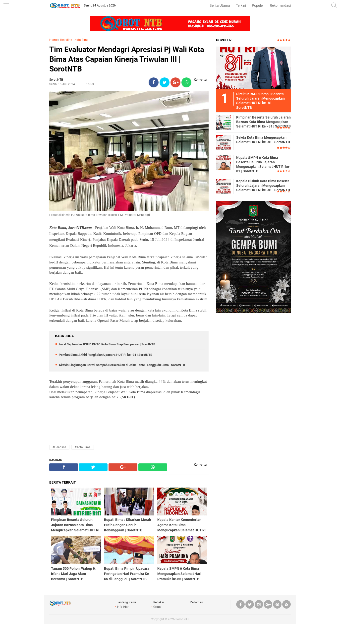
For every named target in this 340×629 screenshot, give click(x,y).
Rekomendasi (280, 5)
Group (157, 607)
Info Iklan (123, 607)
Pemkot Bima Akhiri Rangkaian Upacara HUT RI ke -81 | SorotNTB (105, 355)
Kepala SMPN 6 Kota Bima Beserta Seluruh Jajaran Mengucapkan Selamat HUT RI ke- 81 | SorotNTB (263, 164)
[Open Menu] (6, 5)
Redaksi (158, 602)
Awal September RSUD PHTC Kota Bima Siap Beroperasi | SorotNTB (107, 344)
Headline (66, 40)
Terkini (241, 5)
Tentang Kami (126, 602)
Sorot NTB (182, 619)
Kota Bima (81, 40)
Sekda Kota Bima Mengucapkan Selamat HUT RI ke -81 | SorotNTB (263, 139)
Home (53, 40)
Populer (258, 5)
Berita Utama (220, 5)
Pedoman (196, 602)
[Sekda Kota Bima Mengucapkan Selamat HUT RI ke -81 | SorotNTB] (223, 142)
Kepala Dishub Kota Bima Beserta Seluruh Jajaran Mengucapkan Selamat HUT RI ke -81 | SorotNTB (263, 185)
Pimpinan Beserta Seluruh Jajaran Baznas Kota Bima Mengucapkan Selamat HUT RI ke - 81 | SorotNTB (263, 121)
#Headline (59, 447)
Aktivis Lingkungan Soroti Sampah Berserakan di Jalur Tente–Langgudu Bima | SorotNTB (122, 365)
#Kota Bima (83, 447)
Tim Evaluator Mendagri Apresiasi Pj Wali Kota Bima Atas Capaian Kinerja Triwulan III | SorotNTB (126, 59)
